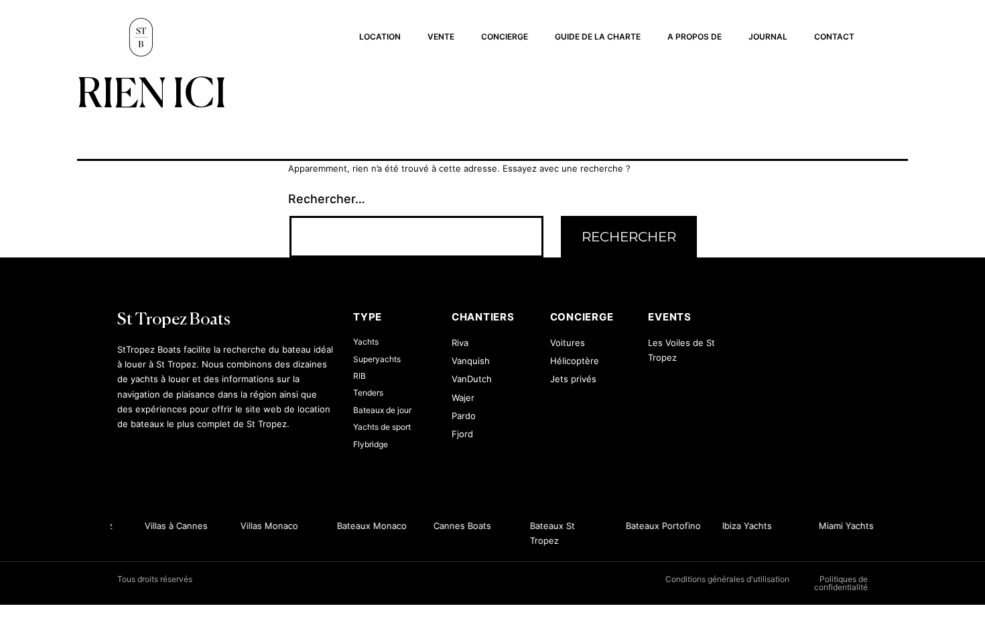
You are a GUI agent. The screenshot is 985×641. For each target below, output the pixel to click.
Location (380, 37)
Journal (767, 37)
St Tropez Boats (174, 320)
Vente (441, 37)
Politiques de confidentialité (841, 583)
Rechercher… (326, 199)
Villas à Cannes (173, 525)
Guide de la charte (598, 37)
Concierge (504, 37)
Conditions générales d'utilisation (727, 579)
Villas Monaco (267, 525)
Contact (834, 37)
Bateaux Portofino (661, 525)
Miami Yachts (844, 525)
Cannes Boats (460, 525)
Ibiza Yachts (745, 525)
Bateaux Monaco (370, 525)
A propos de (694, 37)
